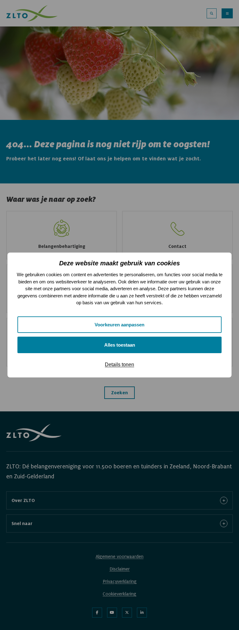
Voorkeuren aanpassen (119, 324)
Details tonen (119, 364)
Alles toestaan (119, 345)
